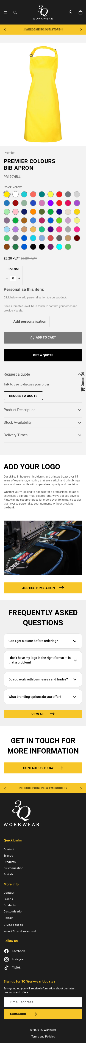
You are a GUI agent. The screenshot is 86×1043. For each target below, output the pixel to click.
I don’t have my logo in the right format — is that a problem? (39, 660)
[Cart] (80, 12)
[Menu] (5, 12)
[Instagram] (6, 959)
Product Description (20, 410)
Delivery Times (16, 435)
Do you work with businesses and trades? (38, 679)
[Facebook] (6, 951)
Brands (8, 855)
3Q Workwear (48, 1030)
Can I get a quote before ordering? (33, 641)
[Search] (15, 12)
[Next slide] (81, 30)
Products (10, 862)
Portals (8, 874)
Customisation (13, 868)
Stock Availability (18, 422)
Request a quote (17, 374)
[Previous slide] (5, 30)
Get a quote (43, 355)
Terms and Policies (43, 1036)
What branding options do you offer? (34, 697)
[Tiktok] (6, 968)
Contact (9, 849)
